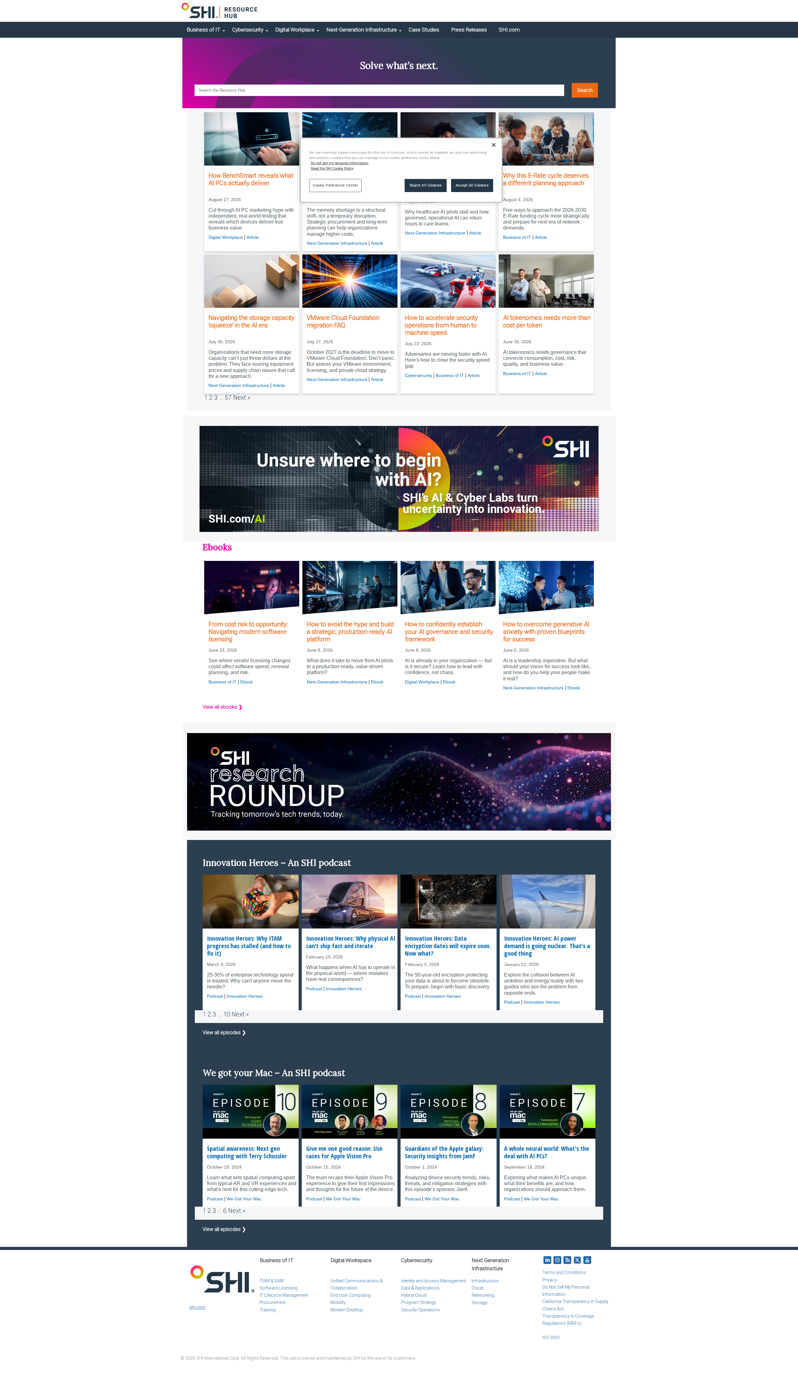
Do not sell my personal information (339, 163)
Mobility (338, 1302)
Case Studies (424, 30)
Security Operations (420, 1309)
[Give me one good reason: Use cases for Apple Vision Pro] (350, 1112)
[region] (401, 170)
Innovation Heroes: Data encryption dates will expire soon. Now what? (448, 946)
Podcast (215, 996)
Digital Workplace (295, 30)
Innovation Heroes (245, 996)
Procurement (273, 1302)
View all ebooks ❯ (223, 707)
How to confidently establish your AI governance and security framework (449, 631)
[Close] (494, 145)
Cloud (477, 1288)
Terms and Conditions (564, 1272)
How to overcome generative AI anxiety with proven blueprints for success (546, 631)
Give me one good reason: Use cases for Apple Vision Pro (344, 1152)
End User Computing (350, 1295)
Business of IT (203, 30)
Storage (479, 1302)
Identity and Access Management (433, 1280)
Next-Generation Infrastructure (361, 30)
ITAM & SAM (272, 1280)
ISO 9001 (551, 1337)
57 (228, 397)
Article (253, 237)
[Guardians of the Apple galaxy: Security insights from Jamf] (449, 1112)
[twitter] (577, 1260)
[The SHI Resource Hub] (220, 11)
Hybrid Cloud (413, 1295)
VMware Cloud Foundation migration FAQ (343, 321)
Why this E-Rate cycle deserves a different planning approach (546, 179)
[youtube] (587, 1260)
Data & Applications (420, 1288)
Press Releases (469, 30)
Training (268, 1309)
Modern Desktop (346, 1309)
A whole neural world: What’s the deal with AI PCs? (546, 1152)
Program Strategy (418, 1302)
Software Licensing (278, 1288)
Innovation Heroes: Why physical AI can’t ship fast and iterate (350, 942)
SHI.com (509, 30)
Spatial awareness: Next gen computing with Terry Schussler (247, 1152)
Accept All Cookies (472, 185)
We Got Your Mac (244, 1198)
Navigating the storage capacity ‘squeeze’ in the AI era (252, 321)
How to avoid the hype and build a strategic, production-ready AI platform (350, 631)
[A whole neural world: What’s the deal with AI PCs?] (548, 1112)
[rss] (567, 1260)
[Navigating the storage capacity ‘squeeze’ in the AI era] (251, 281)
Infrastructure (485, 1280)
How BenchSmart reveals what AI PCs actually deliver (251, 179)
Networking (483, 1295)
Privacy (549, 1279)
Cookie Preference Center (335, 185)
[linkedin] (547, 1260)
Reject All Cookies (426, 185)
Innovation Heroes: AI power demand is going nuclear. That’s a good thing (547, 946)
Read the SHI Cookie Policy (332, 168)
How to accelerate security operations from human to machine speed (441, 325)
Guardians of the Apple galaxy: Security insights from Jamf (444, 1152)
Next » (241, 397)
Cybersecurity (247, 30)
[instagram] (557, 1260)
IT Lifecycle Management (284, 1295)
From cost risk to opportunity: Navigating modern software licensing (248, 631)
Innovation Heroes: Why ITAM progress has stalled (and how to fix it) (249, 946)
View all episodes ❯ (224, 1032)
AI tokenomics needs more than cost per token (546, 321)
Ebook (246, 681)
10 (226, 1014)
